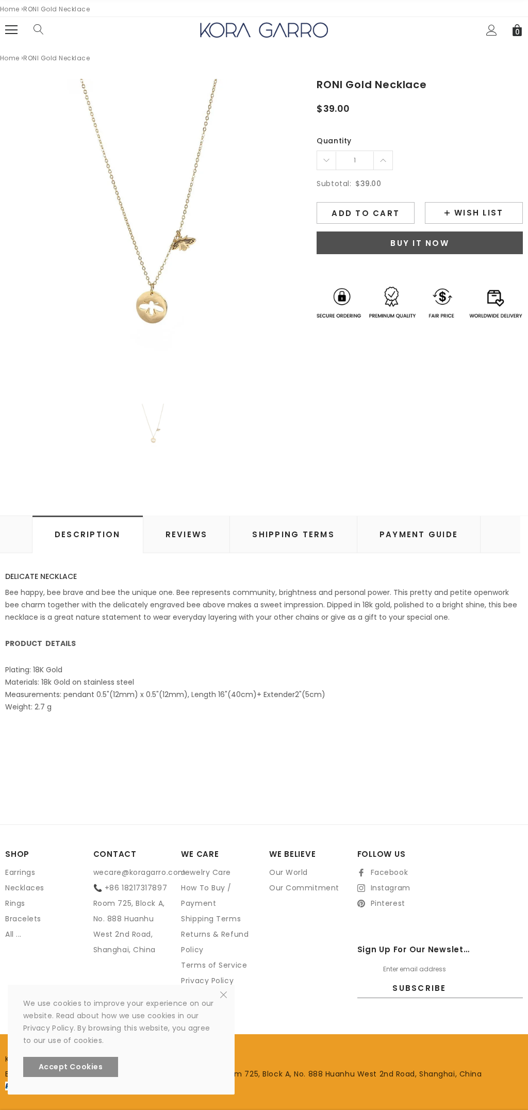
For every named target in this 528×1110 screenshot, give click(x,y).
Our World (288, 872)
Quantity (334, 141)
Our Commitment (304, 888)
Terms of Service (214, 965)
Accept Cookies (71, 1067)
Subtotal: (334, 183)
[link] (153, 427)
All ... (13, 934)
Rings (15, 903)
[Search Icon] (39, 30)
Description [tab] (88, 534)
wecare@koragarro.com (139, 872)
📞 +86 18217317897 (130, 888)
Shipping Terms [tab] (293, 534)
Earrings (20, 872)
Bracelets (23, 919)
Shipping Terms (211, 919)
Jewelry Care (206, 872)
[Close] (223, 994)
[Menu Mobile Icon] (11, 30)
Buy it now (419, 243)
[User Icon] (491, 30)
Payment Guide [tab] (419, 534)
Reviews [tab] (187, 534)
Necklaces (24, 888)
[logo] (264, 29)
